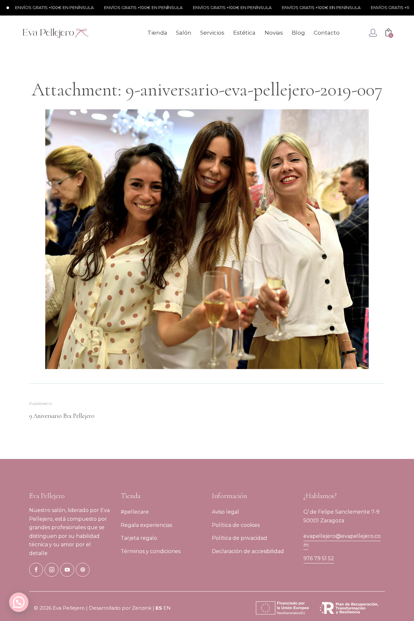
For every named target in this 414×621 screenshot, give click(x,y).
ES (159, 608)
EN (167, 608)
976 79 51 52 (318, 558)
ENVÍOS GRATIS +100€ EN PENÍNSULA (40, 7)
